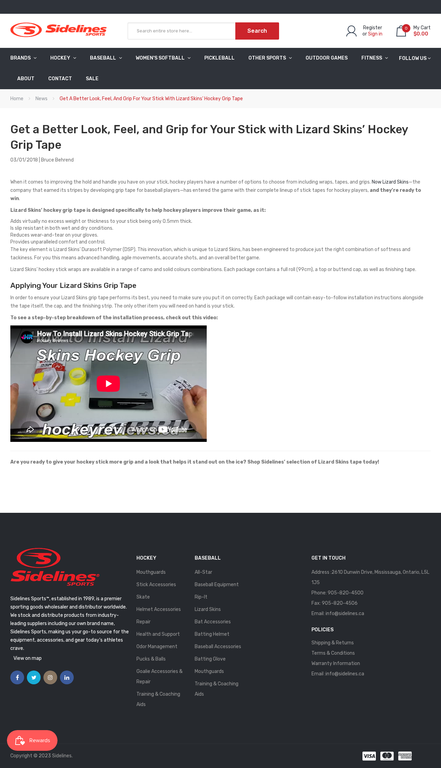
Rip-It (201, 597)
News (41, 99)
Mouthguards (151, 572)
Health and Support (158, 634)
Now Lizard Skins (390, 182)
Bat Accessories (213, 622)
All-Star (203, 572)
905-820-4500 (345, 593)
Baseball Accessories (218, 647)
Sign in (375, 34)
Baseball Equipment (217, 585)
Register (372, 28)
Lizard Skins (208, 609)
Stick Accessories (156, 585)
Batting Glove (210, 659)
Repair (143, 622)
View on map (27, 658)
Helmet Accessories (158, 609)
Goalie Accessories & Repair (159, 676)
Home (16, 99)
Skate (143, 597)
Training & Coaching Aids (158, 699)
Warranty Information (335, 663)
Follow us (413, 58)
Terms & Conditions (333, 653)
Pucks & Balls (151, 659)
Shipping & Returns (332, 643)
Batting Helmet (212, 634)
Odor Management (156, 647)
